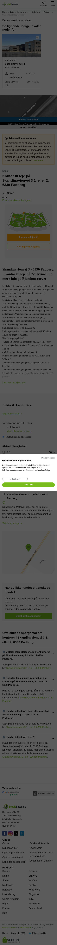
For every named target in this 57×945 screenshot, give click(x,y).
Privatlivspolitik (48, 458)
